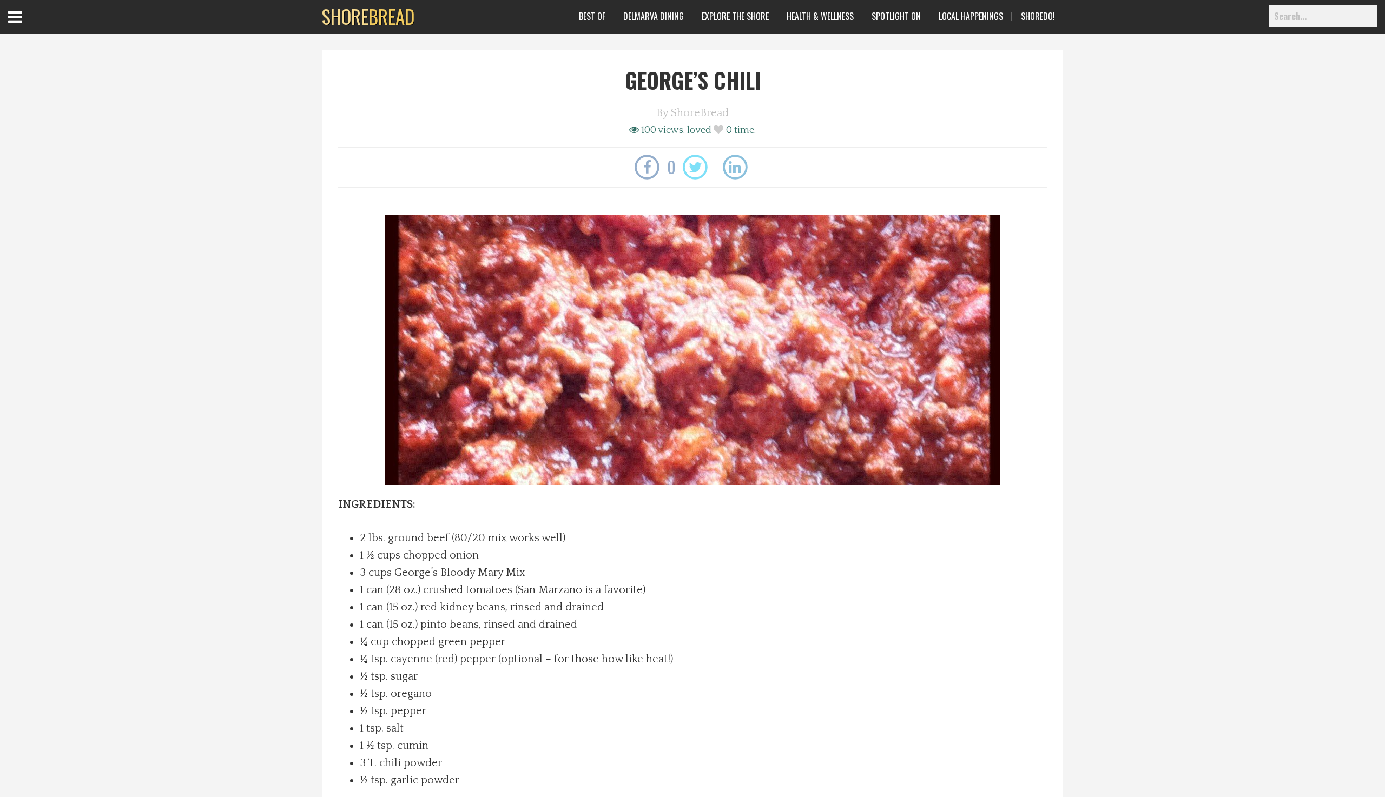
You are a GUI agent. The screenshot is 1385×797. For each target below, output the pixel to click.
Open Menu (28, 26)
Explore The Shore (735, 16)
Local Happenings (971, 16)
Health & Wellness (820, 16)
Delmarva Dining (653, 16)
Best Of (592, 16)
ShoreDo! (1038, 16)
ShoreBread (700, 113)
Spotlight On (896, 16)
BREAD (368, 16)
